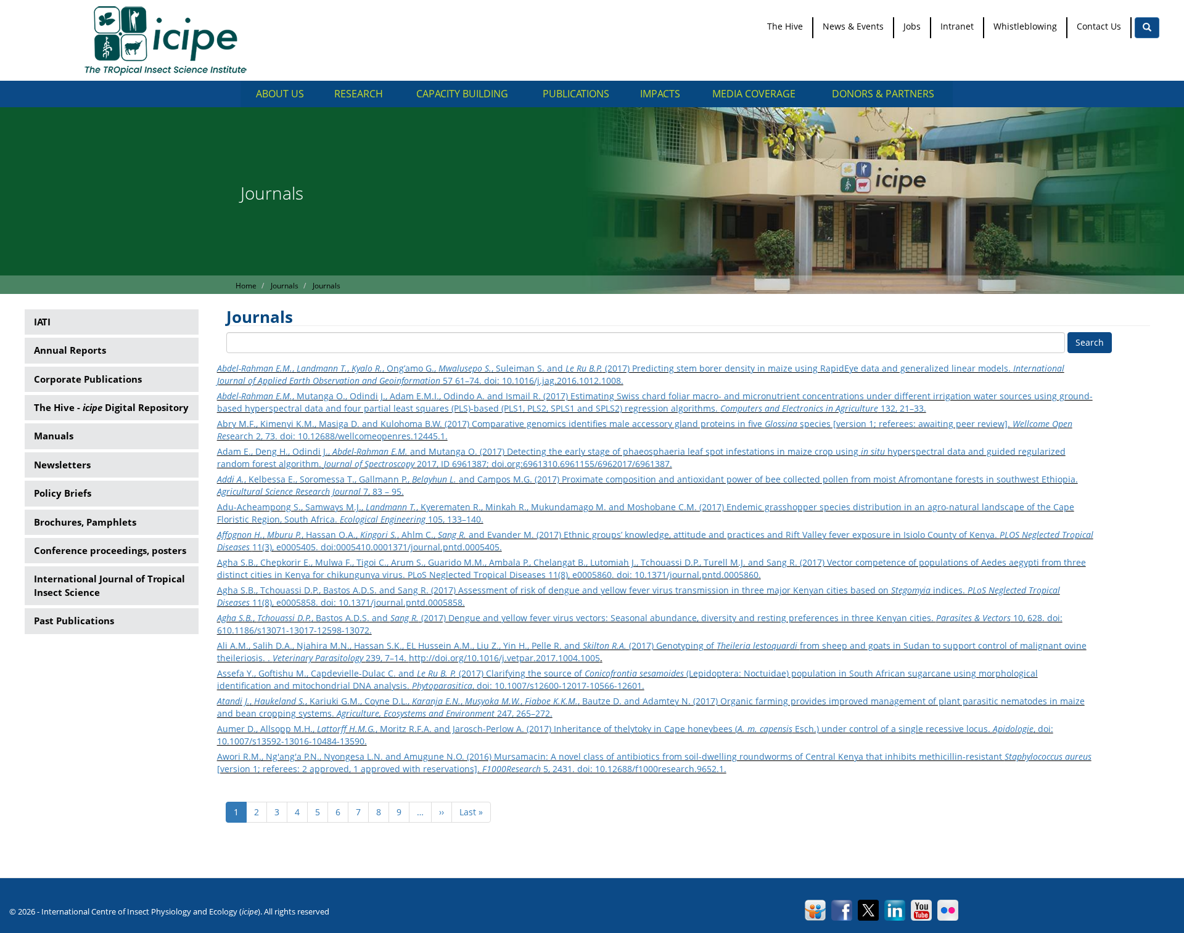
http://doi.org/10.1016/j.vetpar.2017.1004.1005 (504, 658)
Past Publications (74, 620)
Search (1089, 342)
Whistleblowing (1025, 26)
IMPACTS (660, 93)
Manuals (53, 436)
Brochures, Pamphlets (85, 522)
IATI (42, 322)
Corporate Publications (88, 379)
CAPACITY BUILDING (462, 93)
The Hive (785, 26)
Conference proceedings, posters (110, 550)
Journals (284, 285)
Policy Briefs (62, 493)
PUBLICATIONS (576, 93)
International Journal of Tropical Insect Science (109, 585)
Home (246, 285)
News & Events (853, 26)
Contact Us (1099, 26)
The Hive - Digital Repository (111, 407)
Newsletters (62, 464)
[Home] (170, 40)
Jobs (912, 26)
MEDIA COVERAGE (754, 93)
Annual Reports (70, 350)
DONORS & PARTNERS (883, 93)
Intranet (957, 26)
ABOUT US (280, 93)
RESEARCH (358, 93)
